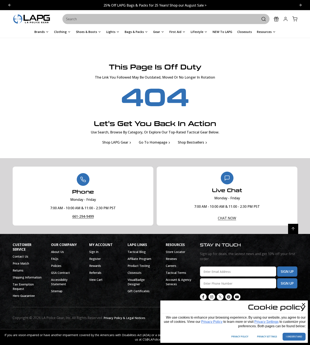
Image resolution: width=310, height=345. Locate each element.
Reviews (171, 259)
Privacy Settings (266, 321)
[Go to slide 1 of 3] (9, 5)
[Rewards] (276, 19)
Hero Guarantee (24, 296)
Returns (18, 270)
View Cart (95, 280)
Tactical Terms (176, 273)
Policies (56, 266)
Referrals (95, 273)
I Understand (294, 336)
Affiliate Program (139, 259)
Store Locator (175, 252)
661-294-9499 (83, 216)
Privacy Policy (211, 321)
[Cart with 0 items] (294, 19)
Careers (171, 266)
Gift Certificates (139, 291)
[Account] (285, 19)
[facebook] (203, 296)
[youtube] (237, 296)
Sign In (93, 252)
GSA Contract (60, 273)
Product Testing (139, 266)
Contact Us (20, 256)
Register (95, 259)
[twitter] (220, 296)
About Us (57, 252)
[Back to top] (293, 229)
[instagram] (211, 296)
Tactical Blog (137, 252)
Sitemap (56, 291)
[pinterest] (228, 296)
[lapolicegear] (32, 19)
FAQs (54, 259)
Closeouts (135, 273)
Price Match (21, 263)
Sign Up (287, 271)
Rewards (95, 266)
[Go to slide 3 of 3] (300, 5)
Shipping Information (27, 277)
